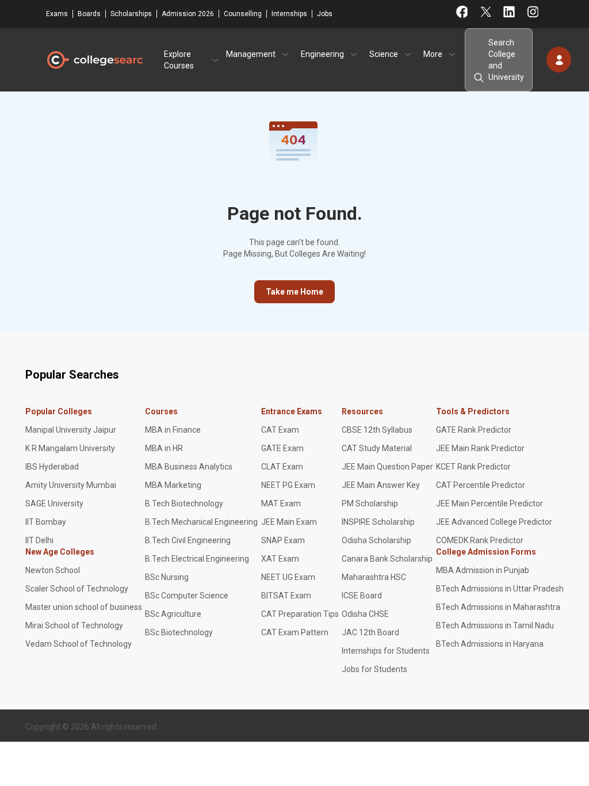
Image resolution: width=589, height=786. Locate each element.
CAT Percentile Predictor (480, 485)
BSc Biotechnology (179, 632)
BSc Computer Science (186, 595)
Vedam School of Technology (78, 643)
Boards (89, 14)
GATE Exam (282, 448)
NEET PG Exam (288, 485)
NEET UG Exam (288, 577)
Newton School (52, 570)
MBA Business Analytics (188, 466)
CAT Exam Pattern (294, 632)
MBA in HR (164, 448)
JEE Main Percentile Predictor (489, 503)
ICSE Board (362, 595)
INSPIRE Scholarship (378, 521)
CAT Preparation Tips (300, 614)
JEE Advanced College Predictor (494, 521)
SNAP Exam (283, 540)
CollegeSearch (94, 60)
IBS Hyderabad (52, 466)
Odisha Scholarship (376, 540)
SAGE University (54, 503)
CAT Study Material (377, 448)
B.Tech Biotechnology (184, 503)
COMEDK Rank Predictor (479, 540)
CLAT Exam (282, 466)
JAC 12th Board (370, 632)
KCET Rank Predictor (473, 466)
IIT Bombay (45, 521)
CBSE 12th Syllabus (377, 429)
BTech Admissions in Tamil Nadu (495, 625)
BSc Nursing (167, 577)
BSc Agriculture (173, 614)
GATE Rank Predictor (473, 429)
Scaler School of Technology (76, 588)
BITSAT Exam (286, 595)
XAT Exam (280, 558)
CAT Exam (280, 429)
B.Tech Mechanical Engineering (201, 521)
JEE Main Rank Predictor (480, 448)
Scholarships (131, 14)
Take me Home (294, 291)
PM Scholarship (370, 503)
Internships (289, 14)
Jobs (324, 14)
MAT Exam (281, 503)
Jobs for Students (374, 669)
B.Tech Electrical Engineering (197, 558)
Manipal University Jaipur (70, 429)
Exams (57, 14)
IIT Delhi (39, 540)
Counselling (243, 14)
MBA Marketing (173, 485)
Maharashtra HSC (374, 577)
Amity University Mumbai (70, 485)
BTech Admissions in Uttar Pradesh (500, 588)
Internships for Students (386, 650)
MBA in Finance (173, 429)
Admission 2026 (188, 14)
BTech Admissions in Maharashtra (498, 607)
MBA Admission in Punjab (482, 570)
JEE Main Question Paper (387, 466)
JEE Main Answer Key (381, 485)
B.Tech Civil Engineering (188, 540)
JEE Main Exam (289, 521)
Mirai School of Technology (74, 625)
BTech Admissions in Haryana (490, 643)
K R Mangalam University (70, 448)
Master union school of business (83, 607)
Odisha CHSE (365, 614)
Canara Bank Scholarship (387, 558)
